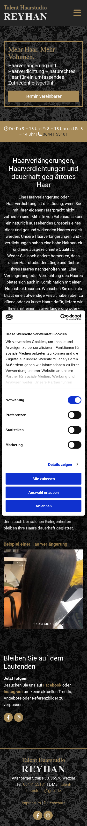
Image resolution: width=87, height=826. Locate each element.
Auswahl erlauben (43, 492)
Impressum (31, 803)
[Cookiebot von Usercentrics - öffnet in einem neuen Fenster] (61, 317)
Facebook (52, 685)
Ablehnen (44, 506)
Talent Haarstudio (25, 7)
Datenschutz (54, 803)
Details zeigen (60, 464)
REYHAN (25, 16)
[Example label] (18, 717)
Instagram (13, 691)
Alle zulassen (43, 479)
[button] (43, 96)
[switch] (74, 415)
